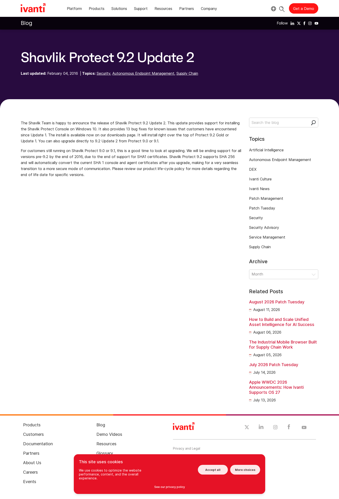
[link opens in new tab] (292, 23)
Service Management (267, 237)
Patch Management (266, 198)
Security (103, 73)
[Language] (273, 9)
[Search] (282, 8)
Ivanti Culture (260, 179)
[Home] (33, 8)
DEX (252, 169)
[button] (283, 274)
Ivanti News (259, 188)
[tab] (74, 9)
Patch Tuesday (262, 208)
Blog (26, 23)
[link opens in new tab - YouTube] (304, 427)
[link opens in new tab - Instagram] (275, 428)
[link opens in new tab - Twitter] (246, 427)
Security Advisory (264, 227)
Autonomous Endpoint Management (143, 73)
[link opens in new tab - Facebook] (288, 428)
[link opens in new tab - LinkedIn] (261, 428)
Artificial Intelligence (266, 150)
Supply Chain (187, 73)
